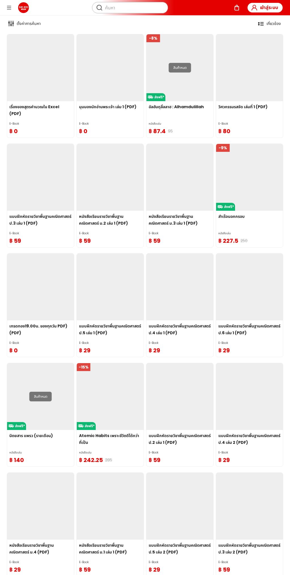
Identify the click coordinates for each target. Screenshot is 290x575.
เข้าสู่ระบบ (269, 7)
